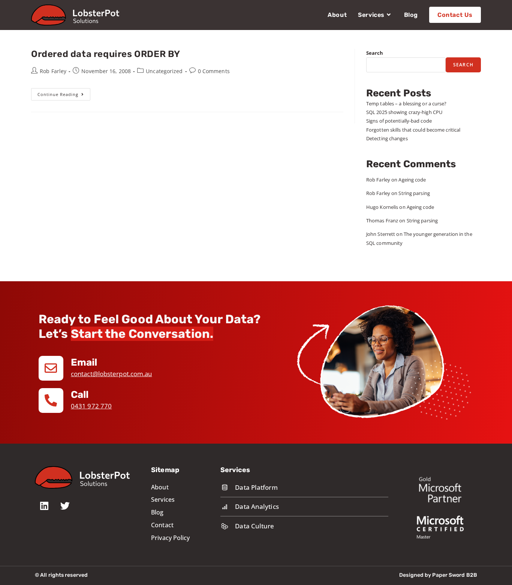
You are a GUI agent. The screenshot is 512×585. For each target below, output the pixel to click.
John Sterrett (380, 234)
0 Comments (214, 71)
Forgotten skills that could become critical (413, 129)
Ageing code (412, 179)
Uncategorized (164, 71)
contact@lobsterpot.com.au (111, 373)
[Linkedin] (44, 505)
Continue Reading (63, 92)
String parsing (414, 193)
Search (374, 53)
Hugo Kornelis (382, 207)
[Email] (51, 368)
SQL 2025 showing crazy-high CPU (404, 112)
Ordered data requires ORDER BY (105, 54)
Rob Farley (53, 71)
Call (79, 394)
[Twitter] (64, 505)
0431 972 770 (91, 406)
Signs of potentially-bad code (399, 120)
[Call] (51, 400)
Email (84, 362)
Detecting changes (387, 138)
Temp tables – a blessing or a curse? (406, 103)
